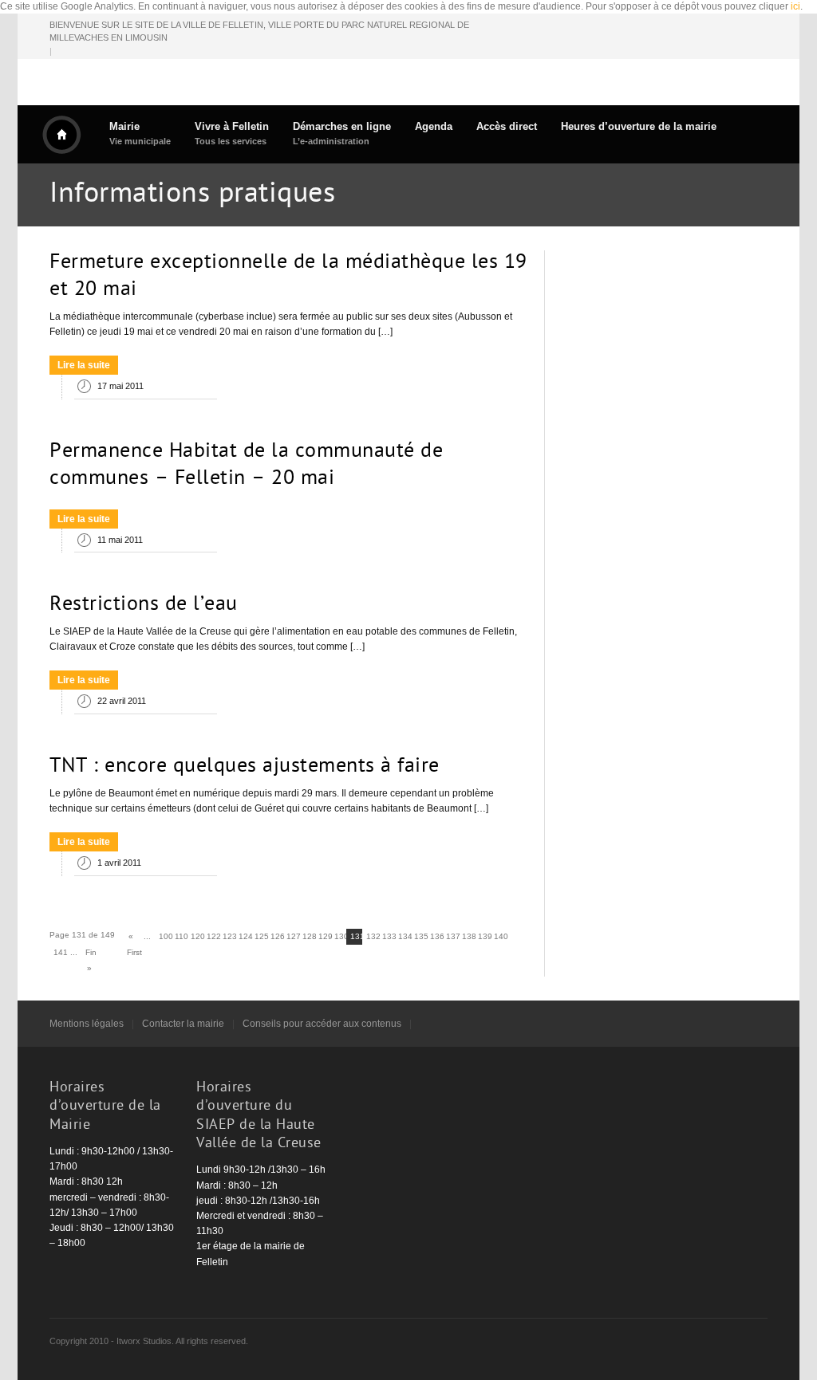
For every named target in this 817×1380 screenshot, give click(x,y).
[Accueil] (61, 135)
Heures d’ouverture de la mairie (638, 126)
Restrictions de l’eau (143, 605)
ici (795, 6)
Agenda (433, 126)
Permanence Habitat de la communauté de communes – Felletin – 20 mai (246, 465)
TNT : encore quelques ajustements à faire (244, 766)
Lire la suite (83, 365)
